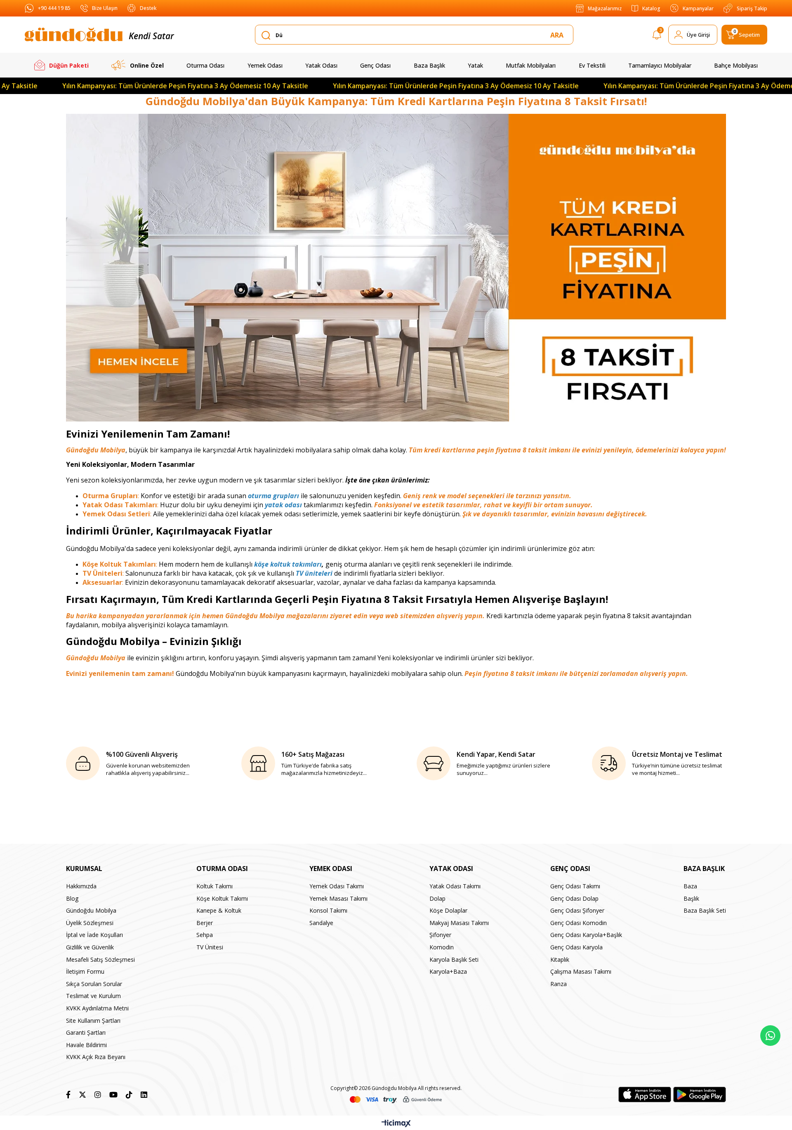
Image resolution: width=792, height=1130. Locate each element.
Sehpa (204, 935)
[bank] (396, 1099)
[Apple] (644, 1094)
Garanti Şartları (86, 1032)
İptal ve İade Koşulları (94, 935)
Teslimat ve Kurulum (93, 996)
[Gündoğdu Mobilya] (74, 35)
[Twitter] (82, 1094)
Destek (148, 8)
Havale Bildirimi (86, 1045)
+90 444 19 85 (54, 8)
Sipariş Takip (752, 8)
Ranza (558, 984)
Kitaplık (559, 959)
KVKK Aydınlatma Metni (97, 1008)
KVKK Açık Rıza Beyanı (95, 1057)
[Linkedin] (144, 1094)
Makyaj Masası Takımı (459, 923)
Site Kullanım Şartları (93, 1020)
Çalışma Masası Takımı (580, 971)
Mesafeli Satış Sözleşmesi (100, 959)
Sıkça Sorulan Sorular (94, 984)
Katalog (651, 8)
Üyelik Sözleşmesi (89, 923)
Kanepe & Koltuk (218, 910)
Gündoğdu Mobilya (91, 910)
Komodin (441, 947)
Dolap (437, 898)
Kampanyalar (698, 8)
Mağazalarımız (605, 8)
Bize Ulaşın (105, 8)
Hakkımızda (81, 886)
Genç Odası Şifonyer (577, 910)
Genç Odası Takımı (575, 886)
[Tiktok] (129, 1094)
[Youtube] (113, 1094)
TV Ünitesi (209, 947)
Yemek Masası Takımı (338, 898)
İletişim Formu (85, 971)
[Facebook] (68, 1094)
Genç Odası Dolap (574, 898)
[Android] (699, 1094)
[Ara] (558, 35)
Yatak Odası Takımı (455, 886)
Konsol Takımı (328, 910)
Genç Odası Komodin (578, 923)
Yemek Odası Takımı (336, 886)
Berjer (204, 923)
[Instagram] (97, 1094)
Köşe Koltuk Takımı (222, 898)
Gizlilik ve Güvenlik (90, 947)
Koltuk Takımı (214, 886)
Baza (690, 886)
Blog (72, 898)
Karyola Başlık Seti (453, 959)
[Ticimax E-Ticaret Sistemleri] (396, 1124)
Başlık (691, 898)
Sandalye (321, 923)
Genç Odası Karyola (576, 947)
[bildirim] (657, 36)
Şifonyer (440, 935)
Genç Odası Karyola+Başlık (586, 935)
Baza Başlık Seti (705, 910)
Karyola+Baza (448, 971)
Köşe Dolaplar (448, 910)
